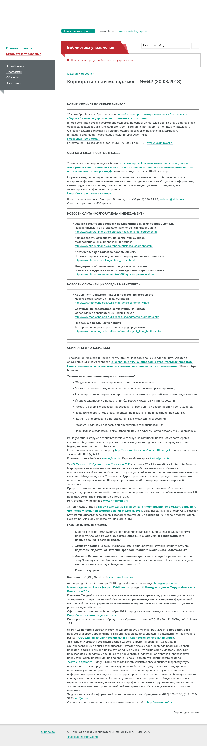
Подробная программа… (83, 138)
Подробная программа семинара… (90, 193)
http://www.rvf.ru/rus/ (160, 702)
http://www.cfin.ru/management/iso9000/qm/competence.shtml (114, 274)
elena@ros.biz (111, 458)
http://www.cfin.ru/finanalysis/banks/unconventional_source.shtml (116, 231)
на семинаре (130, 167)
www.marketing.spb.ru (133, 31)
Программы (14, 71)
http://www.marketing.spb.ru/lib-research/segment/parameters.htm (117, 316)
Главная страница (19, 48)
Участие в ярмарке (79, 662)
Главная (72, 73)
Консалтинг (13, 83)
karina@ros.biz (159, 458)
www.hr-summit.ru (115, 500)
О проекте (48, 731)
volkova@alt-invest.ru (173, 199)
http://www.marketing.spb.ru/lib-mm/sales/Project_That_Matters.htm (118, 331)
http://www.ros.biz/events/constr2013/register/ (144, 450)
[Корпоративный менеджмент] (29, 33)
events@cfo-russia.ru (122, 577)
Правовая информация (82, 736)
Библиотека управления (23, 53)
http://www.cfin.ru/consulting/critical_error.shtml (105, 260)
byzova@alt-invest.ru (160, 142)
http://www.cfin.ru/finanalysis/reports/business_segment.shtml (114, 245)
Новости (86, 73)
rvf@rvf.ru (81, 698)
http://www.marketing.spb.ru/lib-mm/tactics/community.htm (112, 302)
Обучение (13, 77)
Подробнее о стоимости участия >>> (91, 615)
